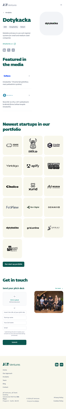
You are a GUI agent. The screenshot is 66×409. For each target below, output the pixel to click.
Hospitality (13, 27)
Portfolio (6, 377)
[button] (14, 299)
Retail (22, 27)
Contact (5, 387)
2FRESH (36, 401)
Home (5, 370)
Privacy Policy (58, 397)
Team (5, 380)
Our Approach (7, 373)
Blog (4, 384)
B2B (5, 27)
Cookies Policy (58, 401)
